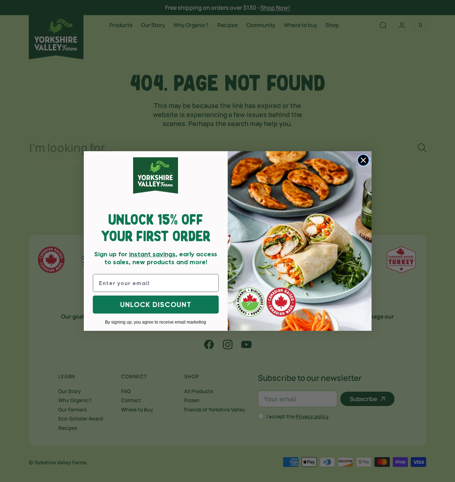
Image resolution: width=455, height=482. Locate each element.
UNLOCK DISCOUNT (155, 304)
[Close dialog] (363, 160)
